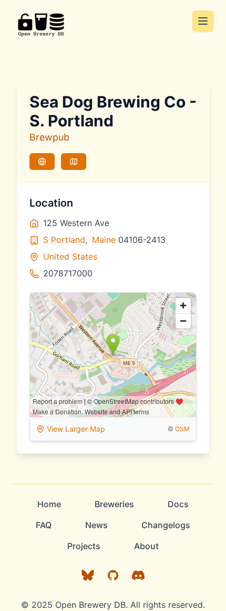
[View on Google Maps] (73, 161)
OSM (182, 429)
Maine (104, 239)
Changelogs (165, 525)
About (146, 546)
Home (49, 504)
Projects (83, 546)
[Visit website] (42, 161)
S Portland (64, 239)
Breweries (114, 504)
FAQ (44, 525)
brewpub (49, 137)
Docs (178, 504)
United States (70, 256)
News (96, 525)
